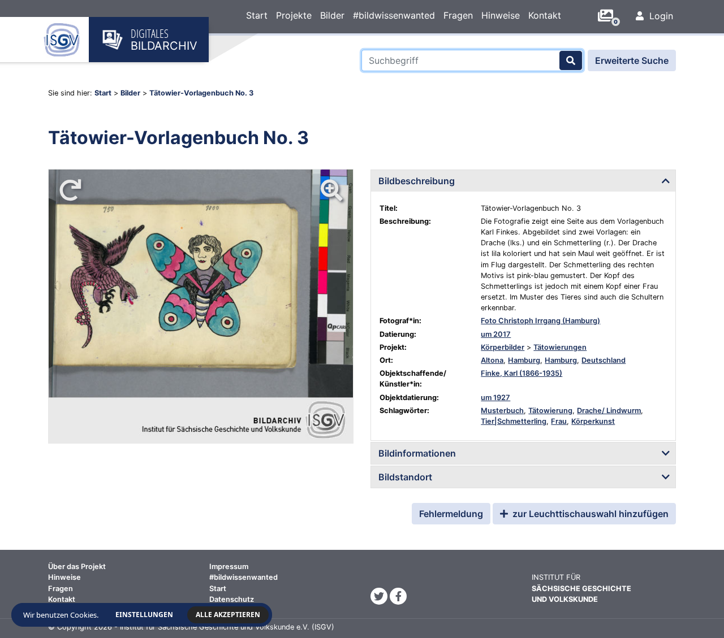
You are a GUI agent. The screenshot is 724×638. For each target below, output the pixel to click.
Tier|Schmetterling (513, 421)
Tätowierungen (560, 347)
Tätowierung (550, 410)
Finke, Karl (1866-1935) (521, 373)
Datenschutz (231, 599)
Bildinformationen (417, 453)
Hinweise (500, 15)
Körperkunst (593, 421)
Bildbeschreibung (416, 180)
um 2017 (496, 334)
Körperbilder (502, 347)
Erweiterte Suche (632, 60)
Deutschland (603, 360)
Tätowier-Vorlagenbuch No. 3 (201, 93)
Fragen (458, 15)
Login (660, 15)
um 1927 (495, 397)
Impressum (228, 566)
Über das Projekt (77, 566)
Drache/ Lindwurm (609, 410)
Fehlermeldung (451, 513)
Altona (492, 360)
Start (257, 15)
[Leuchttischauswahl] (609, 15)
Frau (559, 421)
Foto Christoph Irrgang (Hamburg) (540, 320)
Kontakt (544, 15)
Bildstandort (405, 477)
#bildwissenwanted (394, 15)
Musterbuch (502, 410)
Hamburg (524, 360)
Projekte (294, 15)
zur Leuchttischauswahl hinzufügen (589, 513)
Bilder (332, 15)
